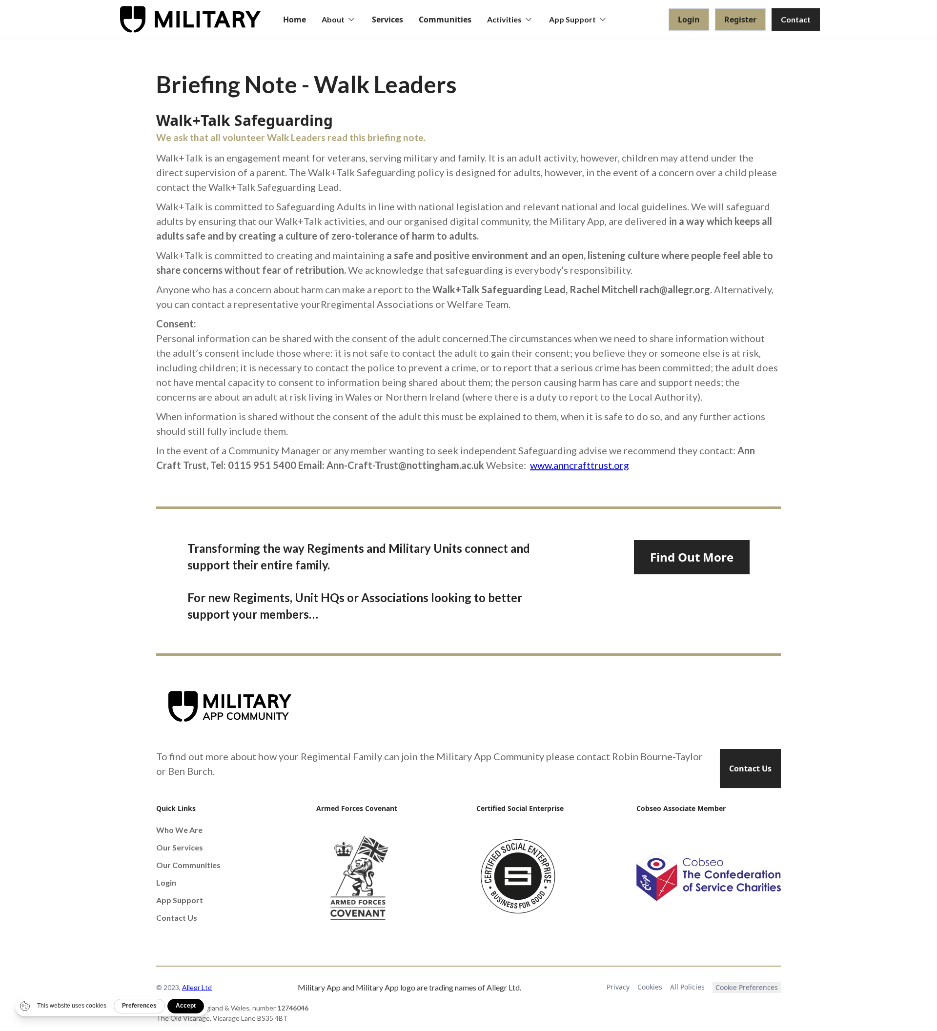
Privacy (618, 986)
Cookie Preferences (746, 987)
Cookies (649, 986)
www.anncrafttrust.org (579, 465)
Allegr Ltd (197, 987)
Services (387, 19)
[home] (190, 19)
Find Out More (691, 557)
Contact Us (750, 768)
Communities (445, 19)
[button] (339, 19)
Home (294, 19)
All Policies (687, 986)
